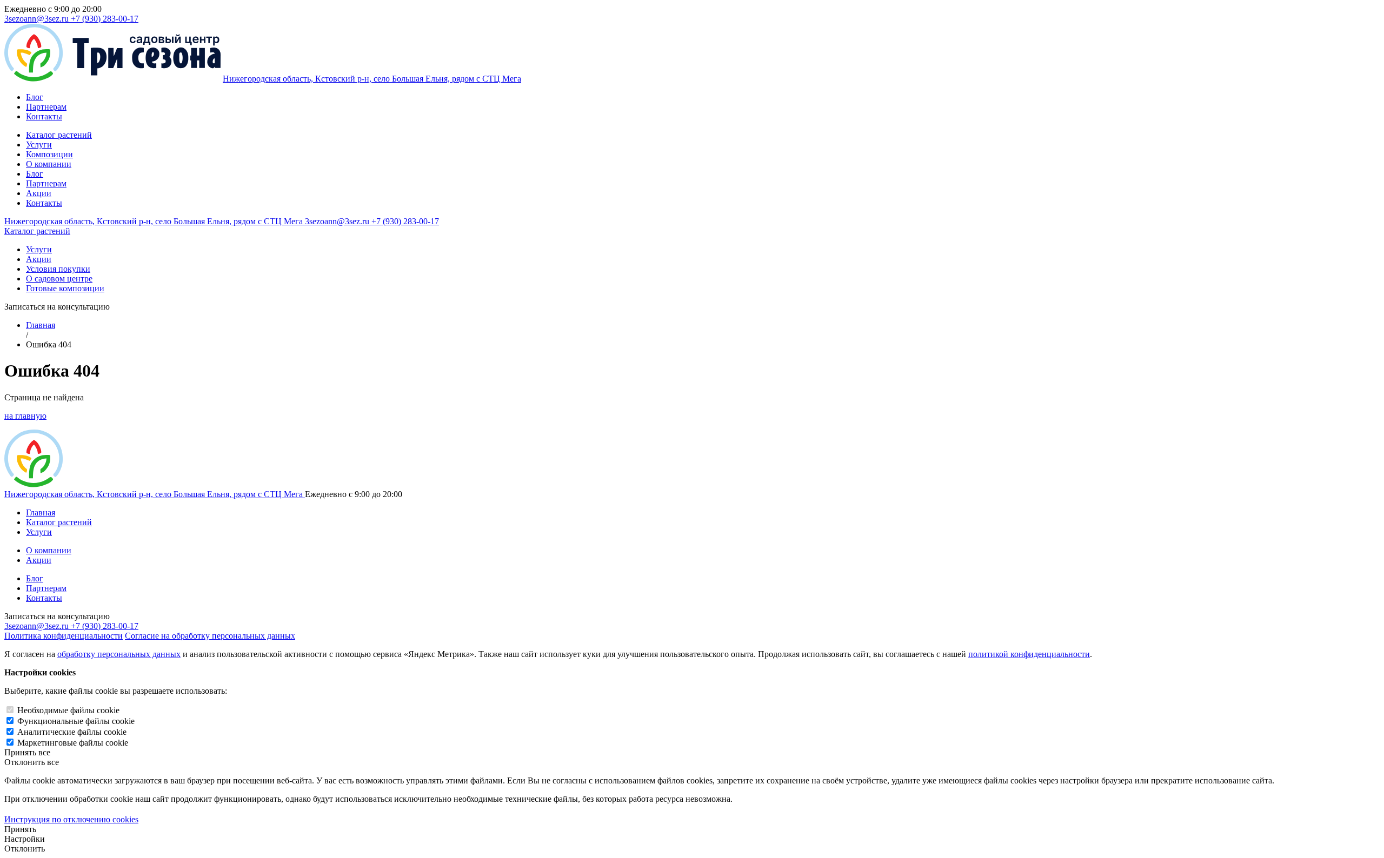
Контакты (44, 116)
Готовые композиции (65, 288)
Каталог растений (59, 134)
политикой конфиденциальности (1029, 654)
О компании (48, 164)
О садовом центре (59, 278)
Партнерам (46, 106)
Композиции (49, 154)
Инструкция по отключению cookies (71, 819)
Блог (34, 97)
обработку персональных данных (119, 654)
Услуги (39, 144)
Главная (40, 325)
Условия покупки (58, 268)
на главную (25, 415)
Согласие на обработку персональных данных (210, 635)
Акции (38, 193)
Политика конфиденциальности (63, 635)
